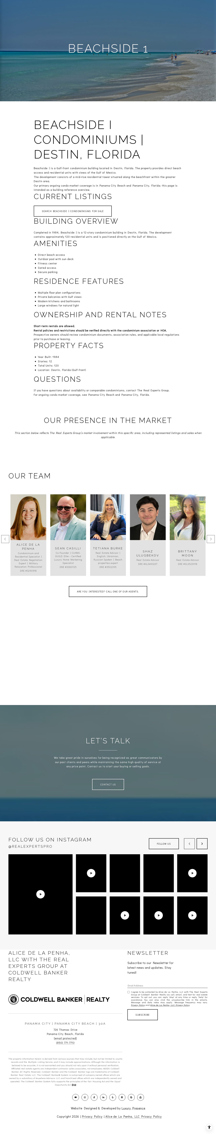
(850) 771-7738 (68, 526)
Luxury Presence (133, 1108)
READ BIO (28, 541)
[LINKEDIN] (103, 1097)
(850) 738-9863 (187, 526)
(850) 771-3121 (148, 526)
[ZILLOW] (140, 1097)
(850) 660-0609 (28, 526)
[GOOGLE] (131, 1097)
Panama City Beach (101, 394)
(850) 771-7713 (65, 1042)
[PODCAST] (122, 1097)
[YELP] (112, 1097)
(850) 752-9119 (108, 526)
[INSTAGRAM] (85, 1097)
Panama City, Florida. (136, 394)
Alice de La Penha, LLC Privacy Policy (170, 1005)
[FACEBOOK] (94, 1097)
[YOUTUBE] (75, 1097)
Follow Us (164, 843)
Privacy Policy (138, 1005)
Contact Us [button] (108, 784)
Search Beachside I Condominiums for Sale (73, 211)
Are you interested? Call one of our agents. (108, 591)
